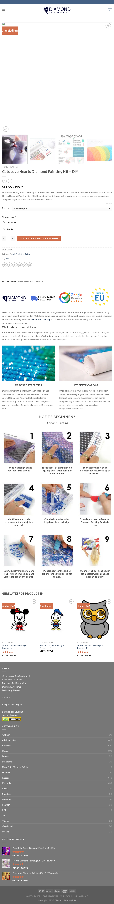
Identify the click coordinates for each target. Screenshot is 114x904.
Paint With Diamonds (12, 679)
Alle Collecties (50, 896)
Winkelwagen (66, 896)
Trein (4, 815)
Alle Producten (18, 254)
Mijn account (81, 896)
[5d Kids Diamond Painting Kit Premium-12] (57, 619)
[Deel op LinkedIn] (29, 264)
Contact (6, 697)
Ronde (9, 229)
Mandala (6, 794)
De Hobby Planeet (11, 690)
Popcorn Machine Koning (14, 683)
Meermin (6, 799)
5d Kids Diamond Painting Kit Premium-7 (15, 646)
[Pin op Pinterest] (24, 264)
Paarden (6, 804)
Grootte (5, 208)
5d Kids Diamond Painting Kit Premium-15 (90, 646)
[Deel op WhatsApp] (4, 264)
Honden (6, 772)
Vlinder (5, 820)
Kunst (5, 788)
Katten (14, 167)
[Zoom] (5, 129)
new (7, 258)
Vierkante (11, 222)
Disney (5, 756)
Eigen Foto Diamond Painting (16, 767)
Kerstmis (6, 783)
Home (5, 167)
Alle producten (33, 896)
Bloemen (6, 745)
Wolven (5, 831)
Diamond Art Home (11, 686)
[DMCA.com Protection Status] (11, 718)
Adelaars (6, 734)
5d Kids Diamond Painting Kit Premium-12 (52, 646)
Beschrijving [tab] (9, 281)
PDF (4, 810)
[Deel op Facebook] (9, 264)
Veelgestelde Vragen (12, 704)
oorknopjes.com (10, 715)
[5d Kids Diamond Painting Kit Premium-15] (94, 619)
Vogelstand (7, 826)
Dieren (5, 750)
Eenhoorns (7, 761)
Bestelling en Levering (12, 711)
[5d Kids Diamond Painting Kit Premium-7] (19, 619)
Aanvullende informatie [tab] (30, 281)
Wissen (109, 203)
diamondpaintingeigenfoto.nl (16, 676)
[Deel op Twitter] (14, 264)
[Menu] (3, 10)
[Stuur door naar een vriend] (19, 264)
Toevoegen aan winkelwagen (39, 238)
